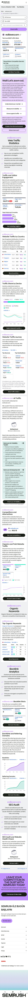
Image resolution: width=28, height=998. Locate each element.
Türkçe (3, 950)
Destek (3, 939)
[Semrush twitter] (10, 956)
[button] (17, 13)
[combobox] (12, 25)
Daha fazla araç (5, 931)
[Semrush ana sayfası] (5, 2)
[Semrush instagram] (3, 956)
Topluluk (3, 943)
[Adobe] (3, 961)
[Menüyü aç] (26, 2)
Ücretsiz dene (7, 920)
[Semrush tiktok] (5, 956)
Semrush (3, 927)
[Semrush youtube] (6, 956)
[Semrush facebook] (8, 956)
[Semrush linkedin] (1, 956)
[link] (8, 7)
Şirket (2, 935)
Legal (2, 947)
